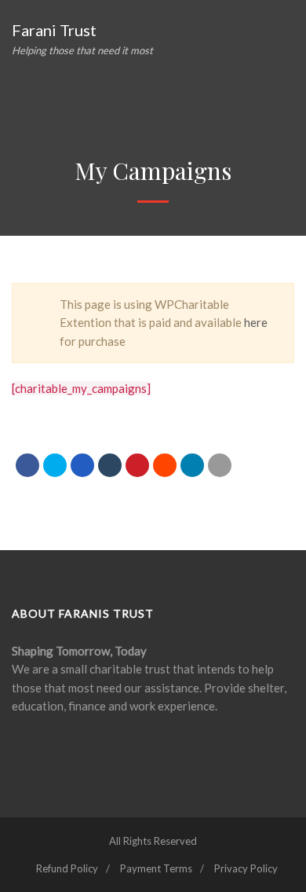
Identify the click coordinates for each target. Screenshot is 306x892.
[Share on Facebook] (27, 465)
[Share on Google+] (82, 465)
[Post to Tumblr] (110, 465)
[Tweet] (55, 465)
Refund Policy (67, 868)
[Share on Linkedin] (165, 465)
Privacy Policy (246, 868)
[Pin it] (137, 465)
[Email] (219, 465)
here (256, 322)
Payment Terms (156, 868)
